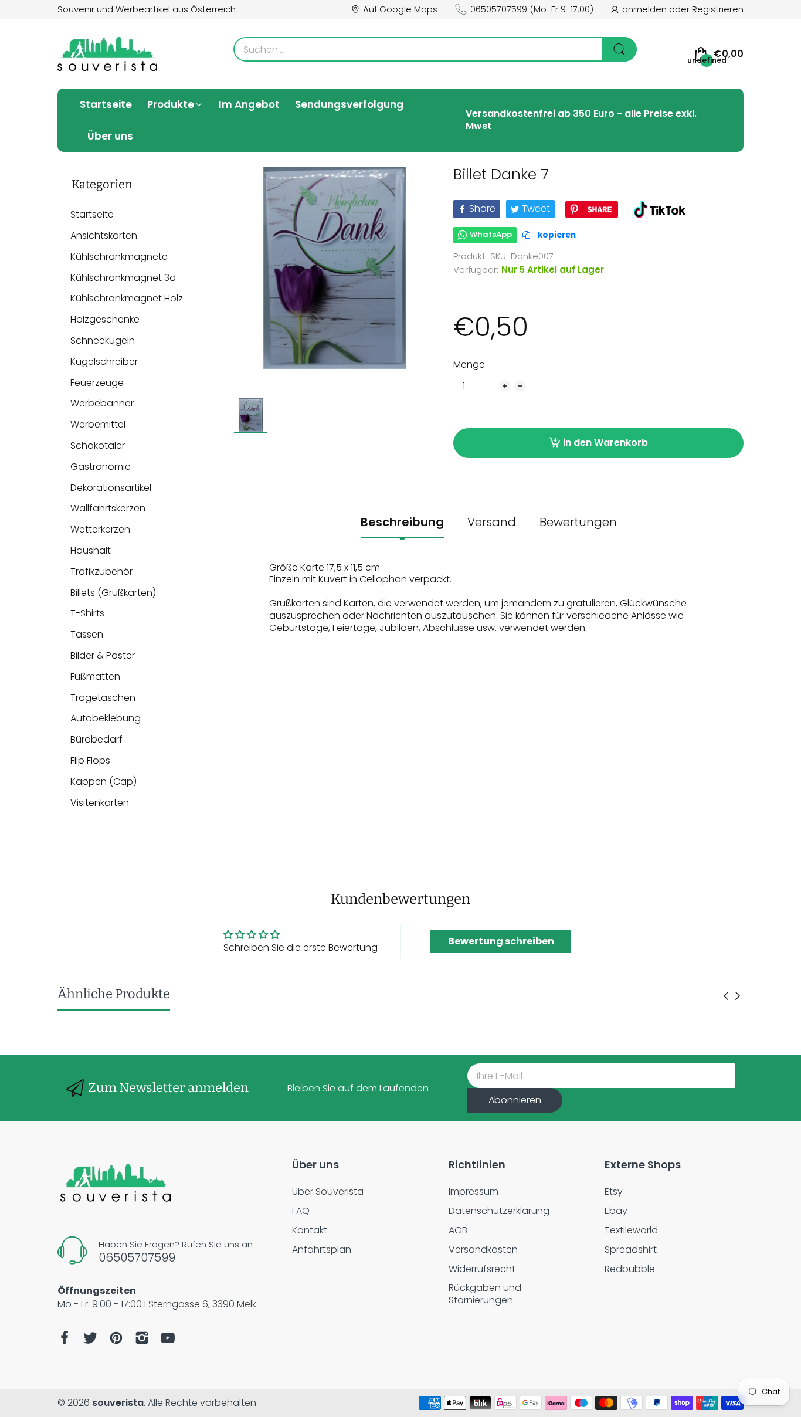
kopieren (556, 234)
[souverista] (107, 54)
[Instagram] (142, 1338)
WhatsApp (491, 234)
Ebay (616, 1211)
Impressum (473, 1191)
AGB (458, 1230)
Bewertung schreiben (501, 941)
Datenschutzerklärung (499, 1211)
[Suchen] (619, 49)
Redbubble (630, 1269)
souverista (118, 1402)
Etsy (614, 1191)
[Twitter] (90, 1338)
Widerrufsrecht (482, 1269)
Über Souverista (328, 1191)
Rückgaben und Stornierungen (485, 1294)
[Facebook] (64, 1338)
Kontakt (309, 1230)
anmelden (645, 9)
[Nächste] (726, 996)
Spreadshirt (631, 1249)
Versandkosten (483, 1249)
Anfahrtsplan (321, 1249)
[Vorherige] (738, 996)
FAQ (301, 1211)
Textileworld (631, 1230)
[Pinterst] (116, 1338)
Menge (469, 365)
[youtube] (168, 1338)
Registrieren (718, 9)
